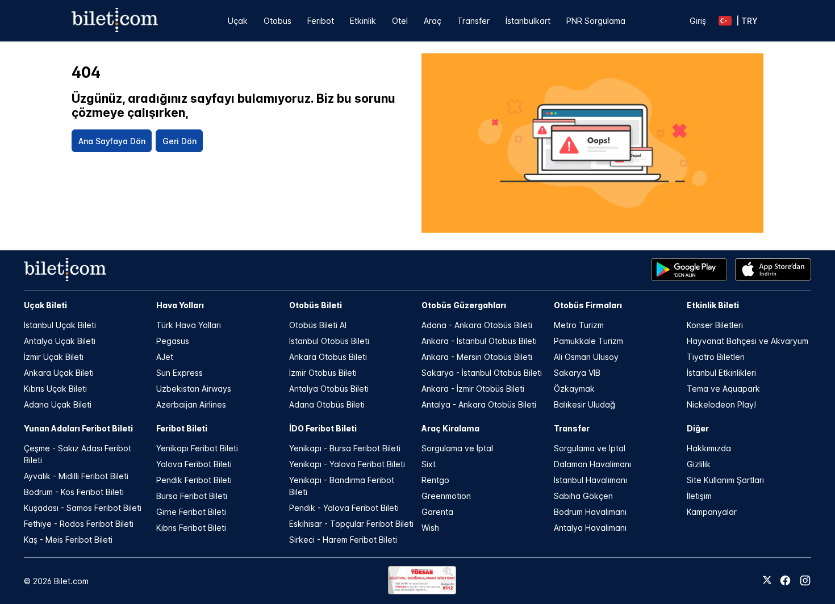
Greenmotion (446, 496)
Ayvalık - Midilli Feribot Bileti (76, 476)
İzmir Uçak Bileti (54, 357)
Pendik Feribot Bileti (194, 480)
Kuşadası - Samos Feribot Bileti (82, 508)
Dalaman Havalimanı (592, 464)
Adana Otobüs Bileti (327, 404)
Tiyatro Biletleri (716, 357)
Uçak (238, 21)
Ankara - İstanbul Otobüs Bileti (479, 341)
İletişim (699, 496)
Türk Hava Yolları (188, 325)
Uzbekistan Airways (193, 388)
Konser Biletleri (715, 325)
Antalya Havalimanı (590, 527)
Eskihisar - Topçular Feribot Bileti (351, 523)
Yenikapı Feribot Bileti (197, 448)
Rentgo (435, 480)
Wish (430, 527)
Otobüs (277, 21)
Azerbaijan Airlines (191, 404)
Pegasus (172, 341)
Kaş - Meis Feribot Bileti (68, 539)
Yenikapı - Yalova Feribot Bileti (347, 464)
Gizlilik (699, 464)
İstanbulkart (528, 21)
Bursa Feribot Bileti (191, 496)
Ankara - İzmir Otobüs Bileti (472, 388)
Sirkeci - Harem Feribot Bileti (343, 539)
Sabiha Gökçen (583, 496)
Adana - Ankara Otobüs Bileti (476, 325)
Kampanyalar (712, 512)
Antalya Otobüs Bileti (329, 388)
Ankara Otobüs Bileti (328, 357)
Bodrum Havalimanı (590, 512)
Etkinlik (363, 21)
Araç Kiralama (450, 428)
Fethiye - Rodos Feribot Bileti (78, 523)
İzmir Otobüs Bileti (323, 373)
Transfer (473, 21)
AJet (164, 357)
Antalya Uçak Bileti (59, 341)
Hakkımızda (709, 448)
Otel (400, 21)
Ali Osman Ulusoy (586, 357)
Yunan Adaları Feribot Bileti (78, 428)
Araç (432, 21)
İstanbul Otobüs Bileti (329, 341)
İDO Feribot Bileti (323, 428)
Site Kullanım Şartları (725, 480)
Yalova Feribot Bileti (194, 464)
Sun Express (179, 373)
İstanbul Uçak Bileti (60, 325)
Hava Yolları (180, 305)
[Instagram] (805, 580)
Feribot (320, 21)
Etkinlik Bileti (713, 305)
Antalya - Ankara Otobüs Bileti (478, 404)
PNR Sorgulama (595, 21)
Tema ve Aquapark (723, 388)
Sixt (428, 464)
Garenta (437, 512)
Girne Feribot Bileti (191, 512)
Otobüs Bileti (315, 305)
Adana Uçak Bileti (57, 404)
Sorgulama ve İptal (457, 448)
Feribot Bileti (181, 428)
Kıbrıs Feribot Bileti (191, 527)
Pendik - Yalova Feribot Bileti (344, 508)
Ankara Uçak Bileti (59, 373)
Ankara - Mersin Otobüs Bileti (476, 357)
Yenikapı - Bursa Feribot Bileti (344, 448)
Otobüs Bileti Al (317, 325)
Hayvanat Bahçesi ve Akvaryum (747, 341)
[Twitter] (767, 581)
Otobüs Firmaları (588, 305)
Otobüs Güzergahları (463, 305)
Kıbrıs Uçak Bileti (55, 388)
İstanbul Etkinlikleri (721, 373)
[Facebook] (785, 580)
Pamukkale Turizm (588, 341)
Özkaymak (574, 388)
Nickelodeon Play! (721, 404)
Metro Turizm (579, 325)
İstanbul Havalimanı (590, 480)
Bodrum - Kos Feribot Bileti (74, 492)
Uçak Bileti (45, 305)
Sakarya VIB (577, 373)
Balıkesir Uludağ (584, 404)
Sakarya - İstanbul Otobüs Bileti (481, 373)
